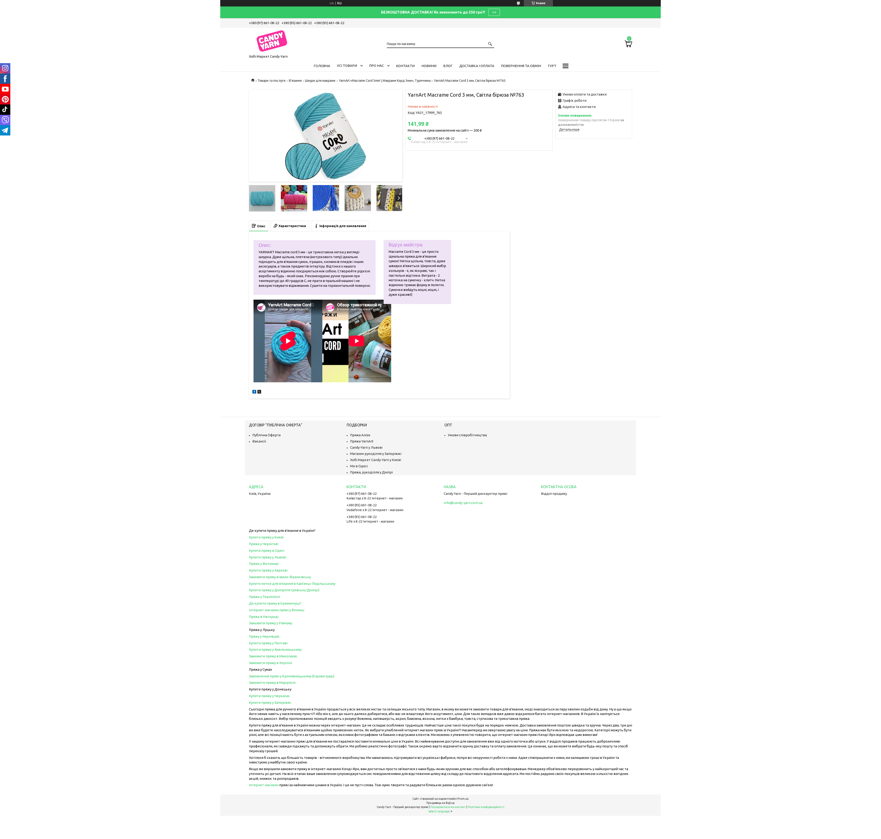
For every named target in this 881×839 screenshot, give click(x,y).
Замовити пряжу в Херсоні (270, 663)
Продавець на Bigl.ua (440, 802)
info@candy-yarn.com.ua (463, 503)
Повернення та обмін (521, 66)
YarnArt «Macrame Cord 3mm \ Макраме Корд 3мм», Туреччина (385, 80)
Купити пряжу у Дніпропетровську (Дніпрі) (284, 590)
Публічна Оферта (266, 435)
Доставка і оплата (476, 66)
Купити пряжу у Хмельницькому (275, 649)
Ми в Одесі (359, 466)
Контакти (405, 66)
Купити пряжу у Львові (267, 557)
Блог (447, 66)
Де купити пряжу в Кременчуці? (275, 603)
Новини (428, 66)
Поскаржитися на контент (448, 806)
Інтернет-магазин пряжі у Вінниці (276, 610)
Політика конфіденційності (486, 806)
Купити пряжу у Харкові (268, 570)
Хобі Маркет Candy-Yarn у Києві (375, 460)
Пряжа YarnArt (362, 441)
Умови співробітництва (467, 435)
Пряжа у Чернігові (263, 544)
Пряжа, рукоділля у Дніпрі (371, 472)
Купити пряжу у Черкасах (269, 696)
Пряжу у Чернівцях (264, 636)
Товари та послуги (271, 80)
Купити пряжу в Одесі (266, 550)
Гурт (552, 66)
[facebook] (254, 392)
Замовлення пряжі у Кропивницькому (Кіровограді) (291, 676)
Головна (322, 66)
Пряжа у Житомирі (264, 564)
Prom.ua (462, 798)
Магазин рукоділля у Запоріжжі (375, 454)
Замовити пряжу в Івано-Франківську (280, 577)
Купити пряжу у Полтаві (268, 643)
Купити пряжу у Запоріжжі (270, 702)
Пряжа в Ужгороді (264, 617)
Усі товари (347, 66)
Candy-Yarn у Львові (366, 447)
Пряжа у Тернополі (264, 597)
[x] (259, 392)
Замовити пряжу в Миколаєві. (273, 656)
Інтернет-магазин (264, 785)
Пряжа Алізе (360, 435)
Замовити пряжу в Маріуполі (272, 682)
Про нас (376, 66)
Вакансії (259, 441)
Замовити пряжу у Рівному (270, 623)
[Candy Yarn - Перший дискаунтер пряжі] (272, 40)
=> (494, 12)
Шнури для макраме (320, 80)
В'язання (295, 80)
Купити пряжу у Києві (266, 537)
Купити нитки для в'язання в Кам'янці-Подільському (292, 584)
